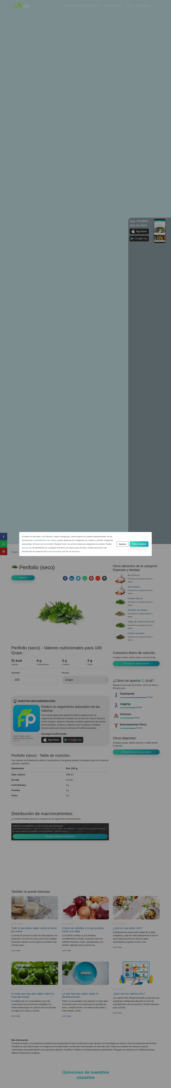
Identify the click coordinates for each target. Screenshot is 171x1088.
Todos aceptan (139, 544)
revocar (25, 548)
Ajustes (122, 544)
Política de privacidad (51, 551)
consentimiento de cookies (44, 540)
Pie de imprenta (72, 551)
